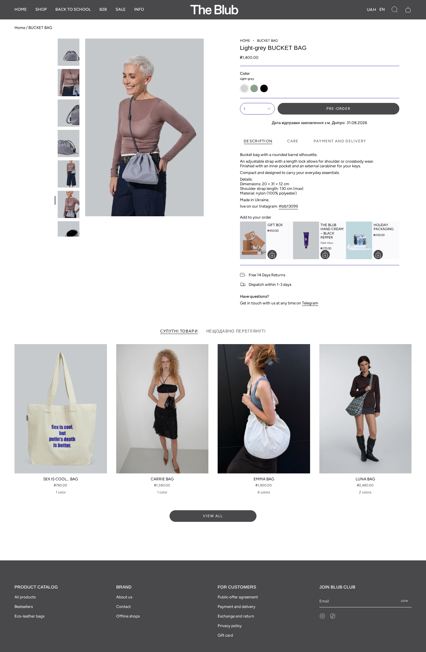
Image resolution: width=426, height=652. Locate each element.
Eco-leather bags (29, 616)
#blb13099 (288, 206)
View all (213, 516)
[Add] (272, 254)
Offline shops (128, 616)
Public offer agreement (238, 597)
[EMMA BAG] (264, 408)
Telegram (310, 303)
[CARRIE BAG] (162, 408)
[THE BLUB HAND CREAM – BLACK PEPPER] (306, 240)
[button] (41, 10)
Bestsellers (23, 606)
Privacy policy (230, 625)
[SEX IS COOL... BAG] (60, 408)
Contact (123, 606)
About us (124, 597)
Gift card (225, 635)
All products (25, 597)
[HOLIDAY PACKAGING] (359, 240)
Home (19, 27)
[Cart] (408, 10)
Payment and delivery (236, 606)
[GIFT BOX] (253, 240)
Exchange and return (236, 616)
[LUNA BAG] (365, 408)
